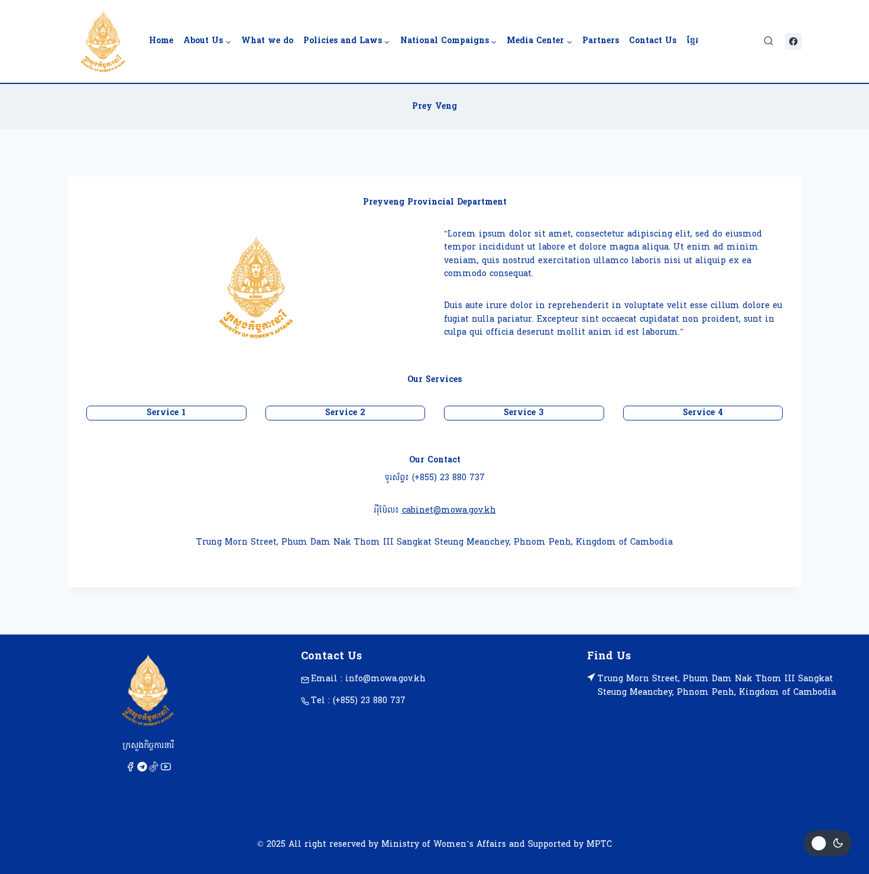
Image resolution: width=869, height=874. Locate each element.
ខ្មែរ (692, 41)
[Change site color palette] (827, 843)
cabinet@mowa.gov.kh (449, 510)
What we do (267, 41)
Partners (600, 41)
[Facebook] (793, 41)
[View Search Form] (768, 41)
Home (161, 41)
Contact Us (652, 41)
